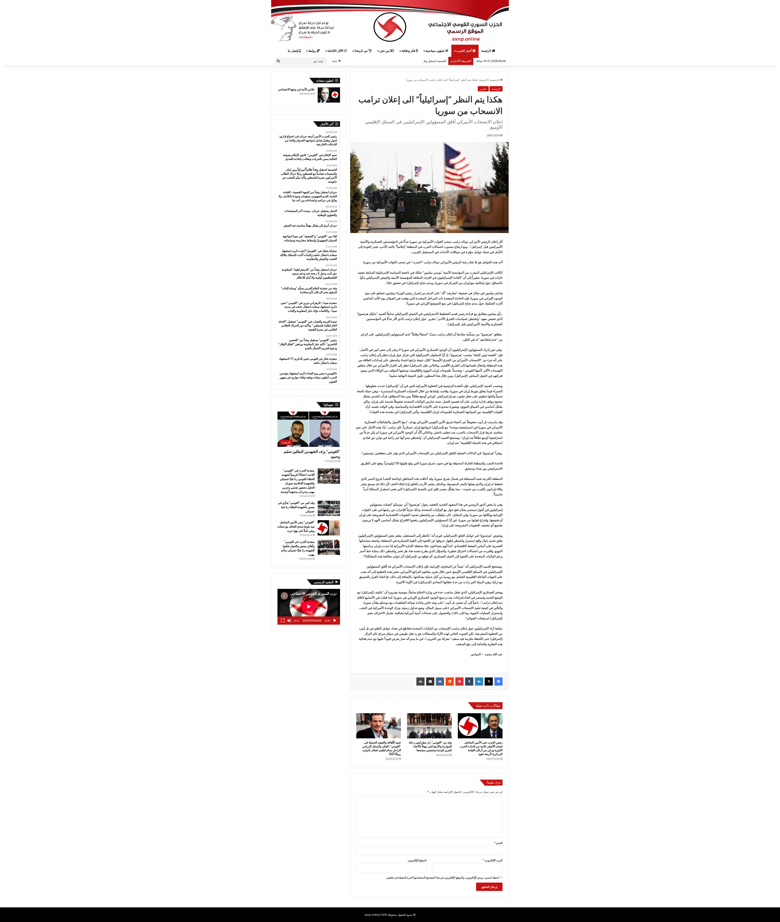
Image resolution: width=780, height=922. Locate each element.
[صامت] (289, 621)
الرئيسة (486, 50)
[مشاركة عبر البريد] (430, 681)
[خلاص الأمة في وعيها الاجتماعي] (329, 95)
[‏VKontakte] (440, 681)
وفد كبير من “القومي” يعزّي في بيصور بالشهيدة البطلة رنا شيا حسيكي (296, 507)
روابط (313, 50)
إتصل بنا (293, 50)
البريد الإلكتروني (493, 860)
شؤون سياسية (435, 50)
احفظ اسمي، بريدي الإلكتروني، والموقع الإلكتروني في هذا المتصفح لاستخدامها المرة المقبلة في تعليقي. (442, 877)
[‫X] (489, 681)
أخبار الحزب (464, 50)
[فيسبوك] (498, 681)
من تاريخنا (361, 50)
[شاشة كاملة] (283, 621)
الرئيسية (495, 79)
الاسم (498, 843)
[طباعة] (420, 681)
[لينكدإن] (479, 681)
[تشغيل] (335, 621)
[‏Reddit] (450, 681)
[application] (308, 607)
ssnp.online (372, 914)
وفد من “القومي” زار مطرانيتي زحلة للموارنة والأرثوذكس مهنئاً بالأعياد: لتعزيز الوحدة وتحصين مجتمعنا (430, 746)
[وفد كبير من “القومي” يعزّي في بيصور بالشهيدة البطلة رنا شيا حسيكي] (329, 508)
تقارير (483, 88)
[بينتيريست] (459, 681)
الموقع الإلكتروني (417, 860)
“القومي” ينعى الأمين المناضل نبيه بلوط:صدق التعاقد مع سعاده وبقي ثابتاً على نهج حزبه (296, 526)
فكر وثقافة (409, 50)
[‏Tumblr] (469, 681)
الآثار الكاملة (336, 50)
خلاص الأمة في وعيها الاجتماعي (296, 89)
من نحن (385, 50)
